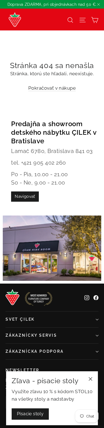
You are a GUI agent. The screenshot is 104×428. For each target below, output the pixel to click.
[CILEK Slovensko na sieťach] (86, 297)
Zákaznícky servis (31, 335)
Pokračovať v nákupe (52, 88)
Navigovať (25, 196)
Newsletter (22, 370)
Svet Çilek (20, 319)
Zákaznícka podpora (35, 351)
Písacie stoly (30, 413)
